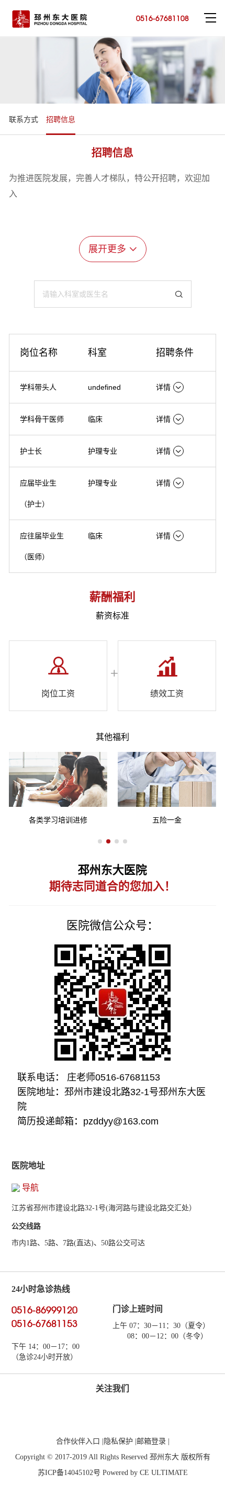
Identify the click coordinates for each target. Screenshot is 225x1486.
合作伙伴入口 (79, 1441)
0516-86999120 (44, 1310)
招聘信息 (60, 119)
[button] (100, 841)
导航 (30, 1187)
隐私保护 (119, 1441)
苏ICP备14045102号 (69, 1473)
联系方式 (23, 119)
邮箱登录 (152, 1441)
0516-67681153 (44, 1324)
